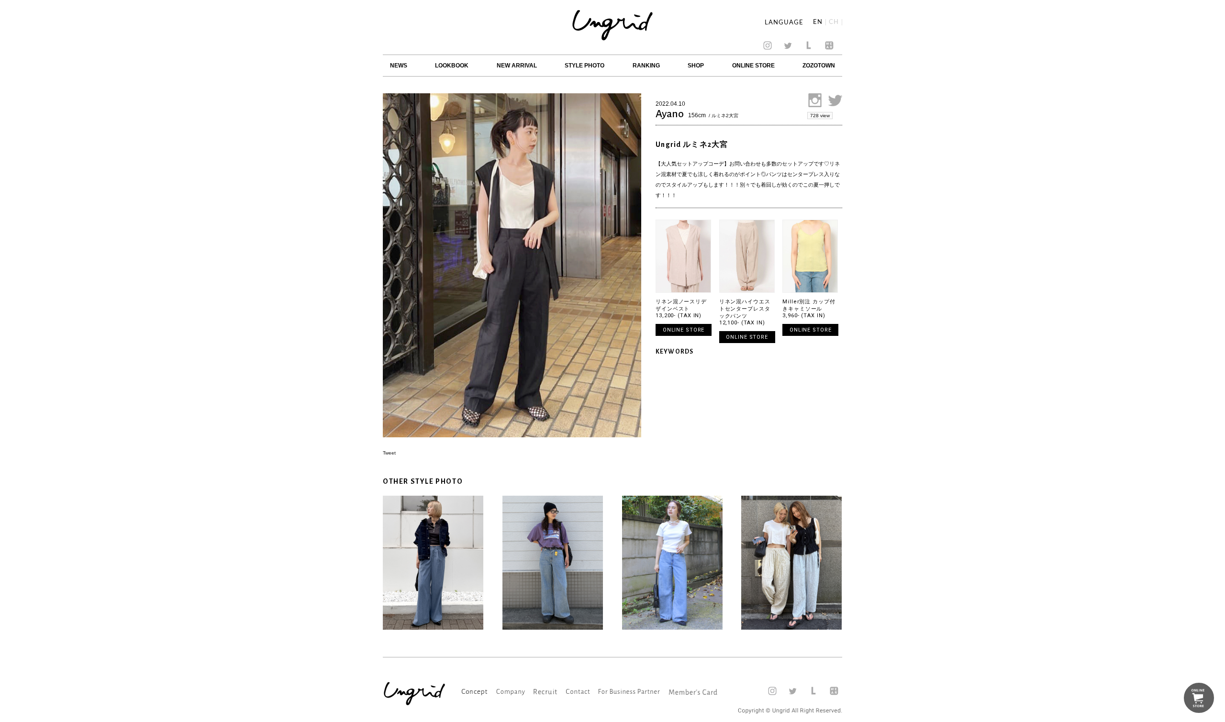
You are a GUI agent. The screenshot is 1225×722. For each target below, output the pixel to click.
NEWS (398, 65)
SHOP (696, 65)
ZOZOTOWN (818, 65)
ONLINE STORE (753, 65)
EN (818, 22)
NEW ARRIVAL (517, 65)
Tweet (389, 452)
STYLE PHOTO (584, 65)
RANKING (646, 65)
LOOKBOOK (451, 65)
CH (834, 22)
